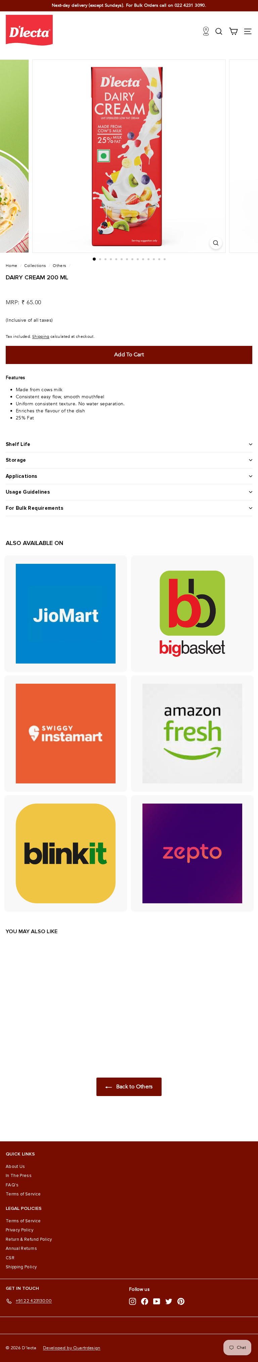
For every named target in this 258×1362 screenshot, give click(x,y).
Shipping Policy (21, 1267)
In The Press (19, 1175)
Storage (16, 460)
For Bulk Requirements (34, 508)
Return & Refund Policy (29, 1239)
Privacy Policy (19, 1230)
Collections (35, 265)
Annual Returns (21, 1248)
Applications (21, 476)
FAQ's (12, 1185)
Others (59, 265)
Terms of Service (23, 1194)
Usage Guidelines (28, 492)
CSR (10, 1258)
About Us (15, 1166)
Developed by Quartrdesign (71, 1348)
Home (11, 265)
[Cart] (233, 31)
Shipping (40, 336)
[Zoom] (216, 243)
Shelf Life (18, 444)
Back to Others (134, 1086)
